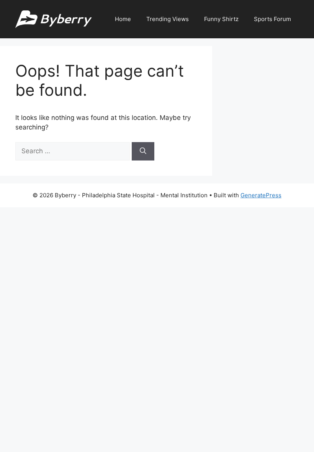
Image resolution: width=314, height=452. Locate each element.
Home (123, 19)
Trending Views (167, 19)
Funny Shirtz (221, 19)
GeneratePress (260, 195)
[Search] (143, 151)
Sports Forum (272, 19)
